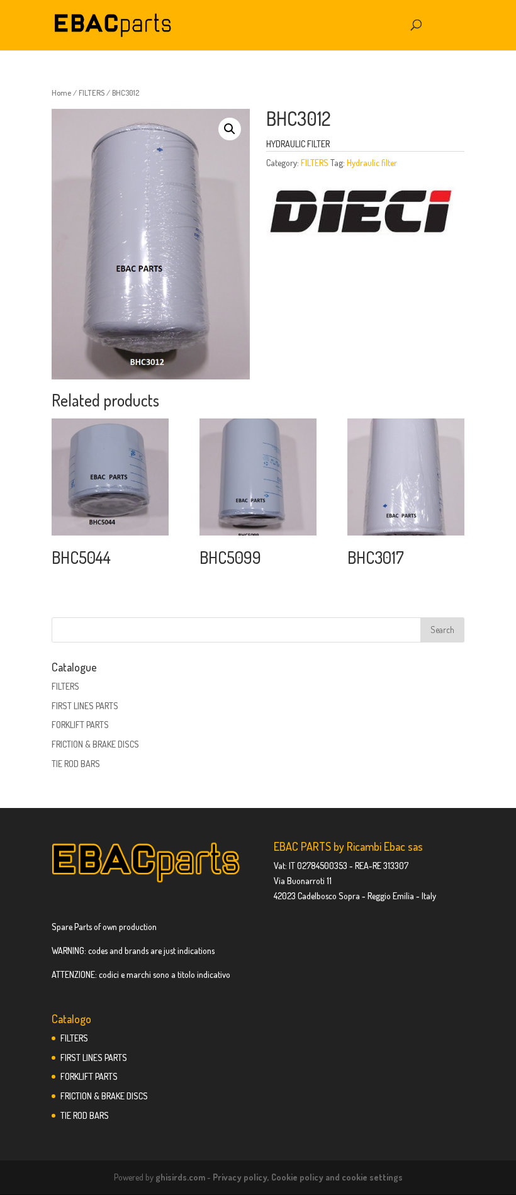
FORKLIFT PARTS (80, 724)
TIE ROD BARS (76, 763)
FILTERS (91, 92)
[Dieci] (360, 213)
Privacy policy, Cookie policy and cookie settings (308, 1177)
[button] (229, 129)
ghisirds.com (180, 1177)
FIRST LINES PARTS (85, 705)
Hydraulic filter (372, 162)
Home (61, 92)
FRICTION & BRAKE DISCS (95, 744)
